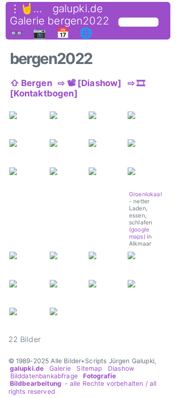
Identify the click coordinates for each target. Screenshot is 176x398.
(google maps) (139, 233)
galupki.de (78, 8)
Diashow (121, 368)
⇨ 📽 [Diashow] (90, 83)
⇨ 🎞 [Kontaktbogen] (77, 88)
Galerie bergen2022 (59, 21)
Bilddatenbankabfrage (44, 376)
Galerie (60, 368)
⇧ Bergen (31, 83)
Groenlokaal (145, 194)
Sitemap (89, 368)
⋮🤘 (21, 8)
